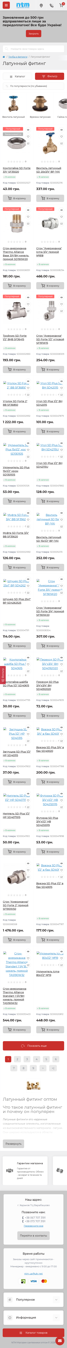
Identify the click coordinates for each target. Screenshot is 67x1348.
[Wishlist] (28, 136)
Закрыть (34, 33)
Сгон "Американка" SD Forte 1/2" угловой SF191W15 (50, 339)
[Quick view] (28, 129)
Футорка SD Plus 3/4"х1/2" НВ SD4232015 (47, 821)
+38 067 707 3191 (35, 1217)
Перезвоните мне (33, 1226)
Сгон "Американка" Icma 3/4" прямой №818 (49, 252)
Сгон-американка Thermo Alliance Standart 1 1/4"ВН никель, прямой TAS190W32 (14, 996)
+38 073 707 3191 (35, 1221)
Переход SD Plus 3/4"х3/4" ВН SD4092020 (47, 685)
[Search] (7, 48)
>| (53, 1068)
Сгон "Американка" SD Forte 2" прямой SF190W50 (15, 905)
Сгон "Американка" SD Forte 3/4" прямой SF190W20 (50, 611)
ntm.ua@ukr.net (33, 1273)
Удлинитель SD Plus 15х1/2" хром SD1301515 (16, 471)
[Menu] (6, 5)
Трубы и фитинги (17, 56)
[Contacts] (51, 5)
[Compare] (28, 143)
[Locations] (41, 5)
